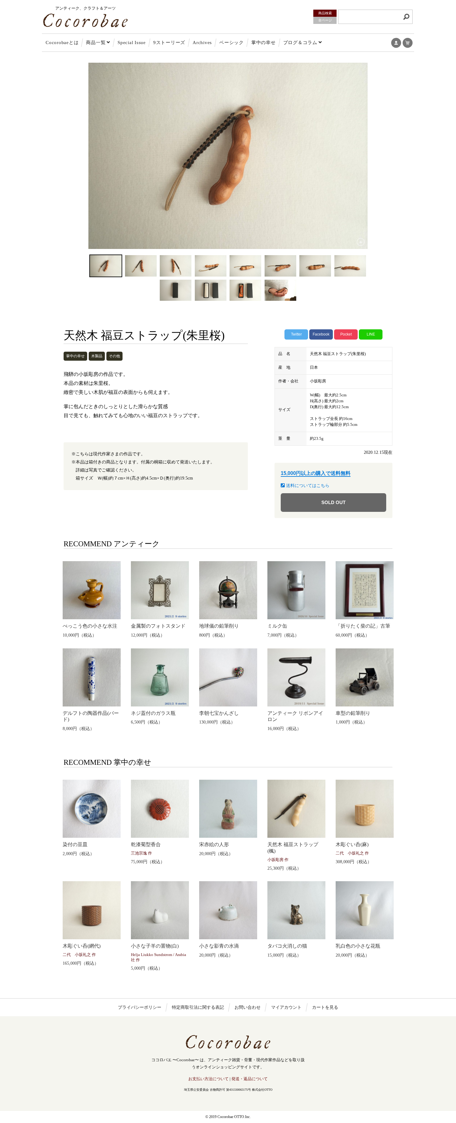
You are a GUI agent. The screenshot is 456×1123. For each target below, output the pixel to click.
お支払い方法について (208, 1079)
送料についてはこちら (307, 485)
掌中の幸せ (263, 42)
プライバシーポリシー (139, 1007)
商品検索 (325, 13)
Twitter (296, 334)
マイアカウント (286, 1007)
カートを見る (325, 1007)
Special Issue (132, 42)
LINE (371, 334)
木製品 (96, 356)
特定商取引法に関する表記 (198, 1007)
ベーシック (231, 42)
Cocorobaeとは (62, 42)
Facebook (321, 334)
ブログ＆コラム (300, 42)
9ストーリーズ (169, 42)
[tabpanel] (228, 156)
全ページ (325, 20)
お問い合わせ (248, 1007)
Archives (202, 42)
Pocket (346, 334)
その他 (114, 356)
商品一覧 (95, 42)
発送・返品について (249, 1079)
